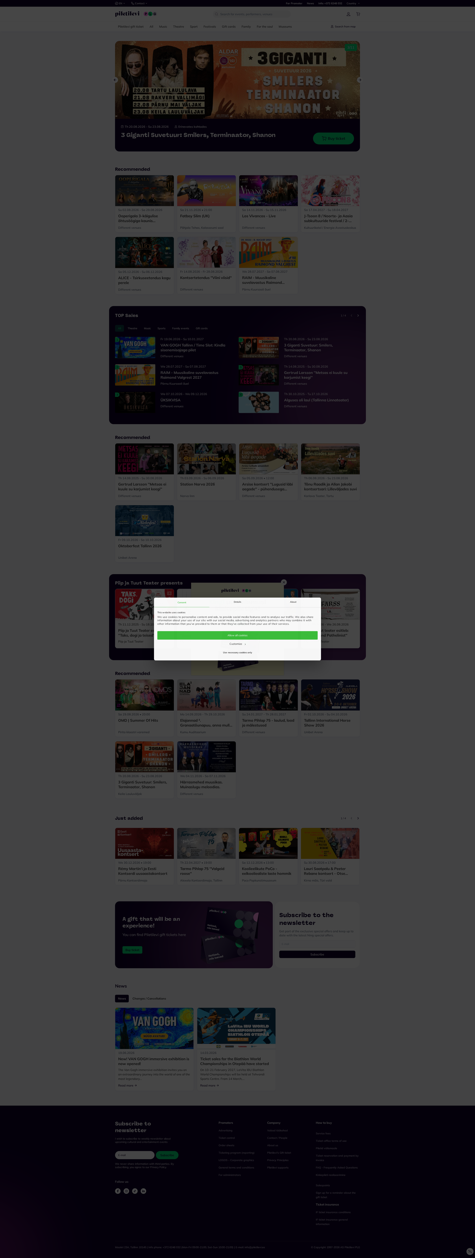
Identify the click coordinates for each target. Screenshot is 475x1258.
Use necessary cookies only (237, 652)
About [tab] (293, 601)
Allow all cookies (237, 635)
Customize (236, 643)
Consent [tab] (182, 602)
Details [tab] (237, 601)
